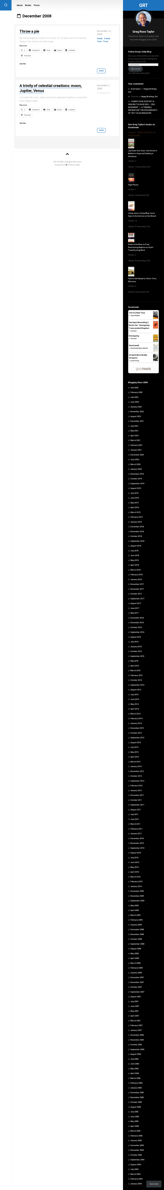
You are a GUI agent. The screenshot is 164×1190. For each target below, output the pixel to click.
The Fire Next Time (137, 313)
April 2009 (134, 910)
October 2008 (136, 939)
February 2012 (136, 786)
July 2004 (134, 1169)
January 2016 (136, 647)
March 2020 (135, 464)
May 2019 (134, 503)
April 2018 (134, 565)
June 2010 (134, 862)
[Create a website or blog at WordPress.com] (66, 165)
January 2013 (136, 766)
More (101, 71)
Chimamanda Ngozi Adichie (139, 348)
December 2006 (137, 1035)
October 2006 (136, 1045)
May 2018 (134, 560)
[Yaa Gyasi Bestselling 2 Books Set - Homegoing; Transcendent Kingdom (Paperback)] (155, 328)
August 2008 (135, 949)
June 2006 (134, 1064)
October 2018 (136, 536)
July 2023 (134, 397)
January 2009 (136, 925)
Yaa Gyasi (134, 331)
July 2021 (134, 426)
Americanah (134, 345)
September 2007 (137, 992)
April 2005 (134, 1126)
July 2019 (134, 493)
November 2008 (137, 934)
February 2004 (136, 1179)
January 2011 (136, 834)
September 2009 (137, 901)
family (99, 38)
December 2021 (137, 421)
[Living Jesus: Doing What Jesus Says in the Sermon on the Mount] (131, 210)
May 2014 (134, 704)
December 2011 (137, 795)
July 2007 (134, 1001)
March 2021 (135, 440)
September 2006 (137, 1049)
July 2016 (134, 642)
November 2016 (137, 623)
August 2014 (135, 690)
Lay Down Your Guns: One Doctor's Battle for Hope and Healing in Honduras (142, 153)
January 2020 (136, 469)
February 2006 (136, 1083)
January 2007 (136, 1030)
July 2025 (134, 388)
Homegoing (134, 336)
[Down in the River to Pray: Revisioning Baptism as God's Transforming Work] (131, 242)
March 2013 (135, 762)
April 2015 (134, 666)
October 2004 (136, 1155)
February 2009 (136, 920)
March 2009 (135, 915)
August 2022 (135, 416)
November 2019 (137, 474)
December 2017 (137, 584)
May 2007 (134, 1011)
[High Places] (131, 182)
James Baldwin (135, 315)
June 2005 (134, 1117)
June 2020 (134, 459)
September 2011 (137, 805)
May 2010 (134, 867)
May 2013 (134, 752)
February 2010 (136, 882)
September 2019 (137, 484)
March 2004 (135, 1174)
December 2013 (137, 728)
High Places (133, 185)
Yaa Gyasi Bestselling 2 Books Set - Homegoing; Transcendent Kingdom (139, 325)
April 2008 (134, 958)
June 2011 (134, 819)
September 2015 (137, 656)
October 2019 (136, 479)
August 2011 (135, 810)
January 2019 (136, 522)
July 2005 (134, 1112)
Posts (37, 5)
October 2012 (136, 776)
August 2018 (135, 546)
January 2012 (136, 790)
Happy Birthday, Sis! (149, 97)
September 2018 (137, 541)
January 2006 (136, 1088)
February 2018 (136, 575)
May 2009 (134, 906)
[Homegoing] (155, 341)
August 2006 (135, 1054)
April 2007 (134, 1016)
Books (28, 5)
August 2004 (135, 1165)
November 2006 (137, 1040)
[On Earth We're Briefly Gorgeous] (155, 360)
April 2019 (134, 507)
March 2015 (135, 670)
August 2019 (135, 488)
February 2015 (136, 675)
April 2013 (134, 757)
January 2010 (136, 886)
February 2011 (136, 829)
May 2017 (134, 613)
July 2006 (134, 1059)
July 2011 (134, 814)
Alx (78, 165)
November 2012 (137, 771)
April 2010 (134, 872)
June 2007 (134, 1006)
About (20, 5)
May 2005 (134, 1121)
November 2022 (137, 412)
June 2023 (134, 402)
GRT (143, 5)
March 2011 (135, 824)
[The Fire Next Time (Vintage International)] (155, 318)
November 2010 (137, 843)
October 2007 (136, 987)
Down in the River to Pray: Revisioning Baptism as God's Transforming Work (140, 247)
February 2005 (136, 1136)
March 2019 (135, 512)
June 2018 (134, 555)
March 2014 (135, 714)
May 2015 (134, 661)
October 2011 (136, 800)
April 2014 (134, 709)
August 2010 (135, 853)
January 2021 (136, 450)
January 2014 (136, 723)
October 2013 (136, 733)
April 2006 (134, 1073)
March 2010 (135, 877)
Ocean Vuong (135, 360)
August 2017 (135, 603)
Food (105, 41)
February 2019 (136, 517)
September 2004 (137, 1160)
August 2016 (135, 637)
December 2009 (137, 891)
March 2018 (135, 570)
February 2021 (136, 445)
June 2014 (134, 699)
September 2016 (137, 632)
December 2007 (137, 977)
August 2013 (135, 742)
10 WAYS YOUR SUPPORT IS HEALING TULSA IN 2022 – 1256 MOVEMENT (141, 104)
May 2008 (134, 954)
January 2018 (136, 579)
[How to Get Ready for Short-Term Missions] (131, 276)
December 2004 (137, 1145)
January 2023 (136, 407)
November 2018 (137, 531)
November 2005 (137, 1097)
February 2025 (136, 392)
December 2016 (137, 618)
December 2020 (137, 455)
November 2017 (137, 589)
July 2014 (134, 695)
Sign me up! (135, 69)
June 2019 (134, 498)
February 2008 (136, 968)
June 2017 (134, 608)
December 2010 (137, 838)
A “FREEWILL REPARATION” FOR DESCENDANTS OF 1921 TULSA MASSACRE (142, 110)
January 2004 (136, 1184)
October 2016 (136, 627)
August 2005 (135, 1107)
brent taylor (136, 89)
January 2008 (136, 973)
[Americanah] (155, 351)
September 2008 (137, 944)
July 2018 (134, 551)
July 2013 (134, 747)
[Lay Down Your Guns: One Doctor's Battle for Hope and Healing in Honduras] (131, 148)
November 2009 (137, 896)
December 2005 (137, 1093)
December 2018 (137, 527)
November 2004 (137, 1150)
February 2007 (136, 1025)
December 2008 (137, 929)
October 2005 (136, 1102)
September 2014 (137, 685)
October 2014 (136, 680)
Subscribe (153, 1184)
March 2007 (135, 1021)
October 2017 (136, 594)
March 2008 (135, 963)
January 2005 (136, 1140)
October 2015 (136, 651)
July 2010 (134, 858)
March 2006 (135, 1078)
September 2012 (137, 781)
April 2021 (134, 436)
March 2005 (135, 1131)
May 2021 (134, 431)
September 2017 (137, 599)
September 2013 (137, 738)
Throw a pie (29, 31)
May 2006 (134, 1069)
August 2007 (135, 997)
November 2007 (137, 982)
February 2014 (136, 718)
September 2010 (137, 848)
